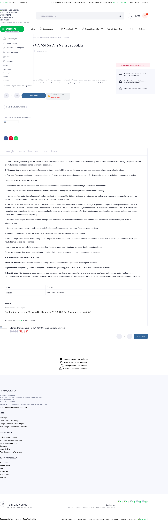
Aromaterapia (12, 52)
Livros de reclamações (8, 443)
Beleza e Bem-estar (92, 29)
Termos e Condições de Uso (11, 440)
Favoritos (23, 2)
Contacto (144, 2)
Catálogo (142, 29)
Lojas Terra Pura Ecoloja (9, 421)
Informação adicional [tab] (29, 151)
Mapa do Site (5, 449)
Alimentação (12, 38)
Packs (5, 65)
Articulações (16, 117)
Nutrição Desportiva (114, 29)
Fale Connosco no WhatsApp (11, 452)
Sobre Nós (4, 2)
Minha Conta (13, 2)
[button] (15, 107)
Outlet (5, 77)
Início (33, 29)
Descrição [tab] (9, 151)
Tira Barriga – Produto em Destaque (13, 427)
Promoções (4, 474)
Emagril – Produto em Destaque (12, 424)
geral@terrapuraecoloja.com (16, 407)
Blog (132, 2)
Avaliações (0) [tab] (50, 151)
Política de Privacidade (8, 437)
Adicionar (34, 96)
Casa (9, 57)
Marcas (6, 80)
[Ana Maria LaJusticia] (11, 125)
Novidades (7, 69)
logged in (18, 320)
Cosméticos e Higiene (15, 48)
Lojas (137, 2)
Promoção (7, 73)
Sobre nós (4, 462)
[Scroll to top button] (162, 518)
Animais (10, 61)
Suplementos (12, 43)
